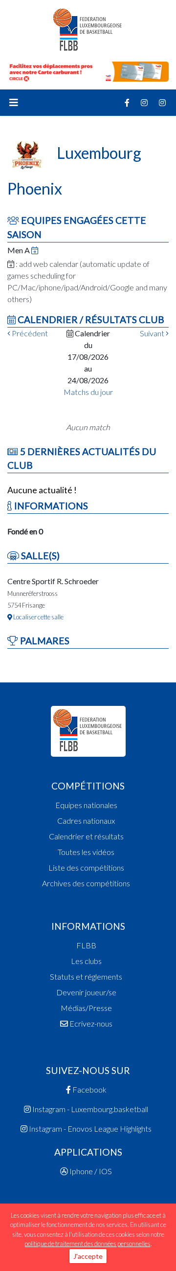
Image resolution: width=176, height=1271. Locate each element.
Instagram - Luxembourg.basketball (89, 1109)
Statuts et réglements (86, 976)
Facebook (89, 1089)
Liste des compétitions (86, 867)
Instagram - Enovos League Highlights (89, 1128)
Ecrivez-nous (90, 1023)
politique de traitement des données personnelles (87, 1244)
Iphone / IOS (90, 1171)
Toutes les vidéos (86, 851)
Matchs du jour (88, 391)
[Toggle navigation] (13, 102)
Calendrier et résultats (86, 836)
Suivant (153, 333)
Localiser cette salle (38, 617)
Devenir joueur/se (86, 992)
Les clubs (86, 960)
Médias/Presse (86, 1007)
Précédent (29, 333)
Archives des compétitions (86, 883)
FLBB (86, 945)
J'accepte (88, 1256)
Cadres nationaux (86, 820)
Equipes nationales (86, 805)
